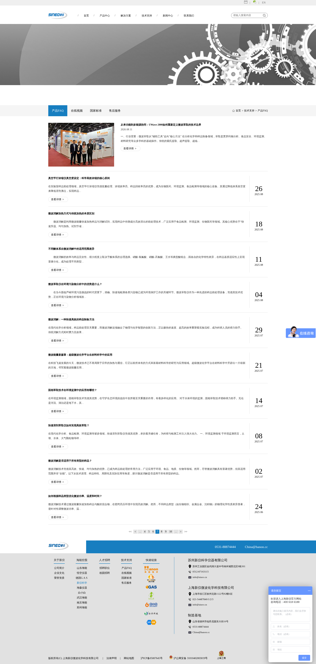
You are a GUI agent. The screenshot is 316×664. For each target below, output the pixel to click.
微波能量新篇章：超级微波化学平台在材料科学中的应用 (80, 354)
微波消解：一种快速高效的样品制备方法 (71, 319)
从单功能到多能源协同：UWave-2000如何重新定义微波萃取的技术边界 (161, 124)
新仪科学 (82, 582)
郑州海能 (82, 607)
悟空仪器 (82, 573)
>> (185, 531)
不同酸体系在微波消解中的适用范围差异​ (71, 248)
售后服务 (115, 110)
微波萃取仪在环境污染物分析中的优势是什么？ (75, 284)
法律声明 (111, 658)
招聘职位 (104, 568)
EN (264, 2)
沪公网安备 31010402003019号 (191, 658)
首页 (238, 110)
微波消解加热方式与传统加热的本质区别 (71, 213)
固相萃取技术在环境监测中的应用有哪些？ (72, 390)
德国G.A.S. (82, 578)
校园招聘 (104, 573)
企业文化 (59, 573)
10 (170, 531)
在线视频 (77, 110)
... (140, 531)
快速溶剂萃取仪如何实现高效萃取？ (68, 425)
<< (130, 531)
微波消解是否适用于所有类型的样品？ (70, 460)
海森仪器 (82, 587)
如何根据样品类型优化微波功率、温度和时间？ (75, 496)
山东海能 (82, 568)
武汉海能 (82, 597)
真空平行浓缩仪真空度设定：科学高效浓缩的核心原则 (79, 178)
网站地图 (129, 658)
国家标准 (96, 110)
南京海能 (82, 602)
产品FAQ (58, 110)
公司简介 (59, 568)
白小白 (82, 592)
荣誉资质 (59, 578)
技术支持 (249, 110)
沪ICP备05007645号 (152, 658)
